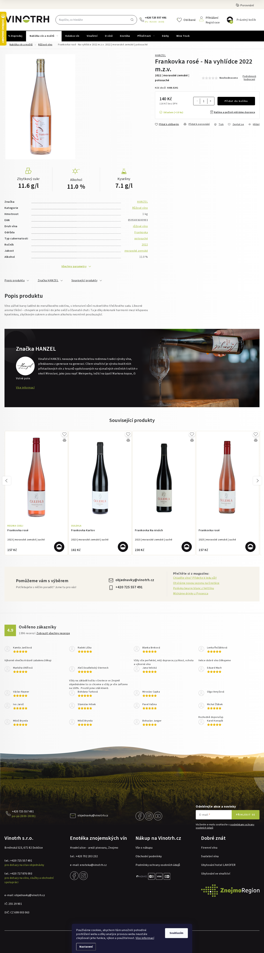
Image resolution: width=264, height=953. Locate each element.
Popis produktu (14, 280)
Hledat (132, 19)
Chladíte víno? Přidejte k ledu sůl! (195, 578)
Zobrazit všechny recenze (53, 633)
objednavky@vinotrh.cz (134, 580)
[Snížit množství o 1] (197, 101)
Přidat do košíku (236, 101)
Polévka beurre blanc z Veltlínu (193, 588)
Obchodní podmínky (149, 856)
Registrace (213, 22)
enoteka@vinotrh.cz (93, 865)
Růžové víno (140, 208)
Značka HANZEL (48, 280)
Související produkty (84, 280)
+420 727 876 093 (21, 874)
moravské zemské (136, 251)
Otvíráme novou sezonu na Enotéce (196, 583)
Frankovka (141, 232)
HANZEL (160, 55)
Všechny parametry (74, 266)
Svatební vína (210, 856)
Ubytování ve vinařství (215, 874)
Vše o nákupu (144, 848)
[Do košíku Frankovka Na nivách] (187, 547)
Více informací (145, 938)
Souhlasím (176, 933)
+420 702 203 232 (87, 856)
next (257, 480)
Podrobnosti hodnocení (249, 78)
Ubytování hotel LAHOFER (218, 865)
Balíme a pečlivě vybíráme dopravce (234, 112)
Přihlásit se (245, 815)
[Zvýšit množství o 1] (210, 101)
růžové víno (140, 226)
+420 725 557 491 (156, 18)
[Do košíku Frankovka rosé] (59, 547)
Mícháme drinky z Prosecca (190, 593)
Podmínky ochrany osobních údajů (158, 865)
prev (6, 480)
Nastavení (86, 947)
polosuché (141, 239)
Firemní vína (209, 848)
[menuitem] (15, 36)
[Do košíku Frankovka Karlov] (123, 547)
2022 (145, 245)
